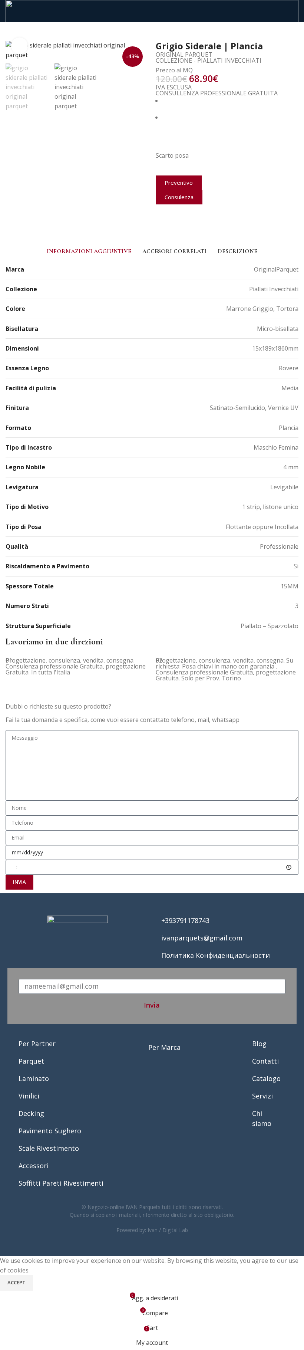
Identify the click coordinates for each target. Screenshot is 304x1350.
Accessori (34, 1165)
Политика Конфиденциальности (215, 955)
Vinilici (29, 1095)
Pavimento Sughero (50, 1130)
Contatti (265, 1061)
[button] (158, 228)
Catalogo (266, 1078)
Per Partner (37, 1043)
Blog (259, 1043)
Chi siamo (261, 1118)
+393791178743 (185, 920)
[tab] (89, 251)
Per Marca (164, 1047)
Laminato (34, 1078)
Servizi (262, 1095)
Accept (16, 1282)
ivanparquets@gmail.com (201, 937)
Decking (31, 1113)
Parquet (31, 1061)
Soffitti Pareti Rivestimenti (61, 1183)
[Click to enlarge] (19, 45)
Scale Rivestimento (49, 1148)
